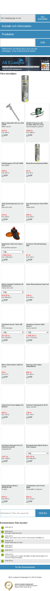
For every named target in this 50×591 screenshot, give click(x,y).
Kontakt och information (16, 26)
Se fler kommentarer (25, 567)
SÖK (42, 42)
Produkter (8, 34)
